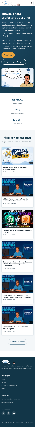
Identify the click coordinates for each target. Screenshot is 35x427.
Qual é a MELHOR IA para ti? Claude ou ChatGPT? (17, 231)
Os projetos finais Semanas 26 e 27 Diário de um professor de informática (17, 296)
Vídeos (3, 382)
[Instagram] (8, 413)
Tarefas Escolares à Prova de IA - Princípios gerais (15, 168)
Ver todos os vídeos (17, 342)
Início (3, 379)
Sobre (3, 389)
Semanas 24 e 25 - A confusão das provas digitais (15, 328)
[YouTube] (14, 413)
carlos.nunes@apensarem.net (10, 399)
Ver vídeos (8, 55)
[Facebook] (3, 413)
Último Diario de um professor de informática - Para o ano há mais (15, 200)
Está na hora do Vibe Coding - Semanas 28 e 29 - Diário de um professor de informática (17, 264)
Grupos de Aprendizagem (13, 62)
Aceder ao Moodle (7, 402)
